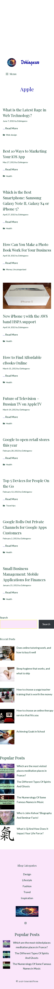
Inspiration (27, 898)
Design (27, 874)
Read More (11, 128)
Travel (27, 892)
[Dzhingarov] (23, 62)
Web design (11, 135)
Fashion (27, 886)
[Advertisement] (27, 28)
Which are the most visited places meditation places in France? (32, 770)
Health (9, 176)
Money (9, 269)
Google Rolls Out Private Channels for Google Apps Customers (25, 527)
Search (4, 617)
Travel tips (11, 505)
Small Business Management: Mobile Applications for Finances (24, 574)
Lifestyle (27, 880)
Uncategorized (19, 269)
